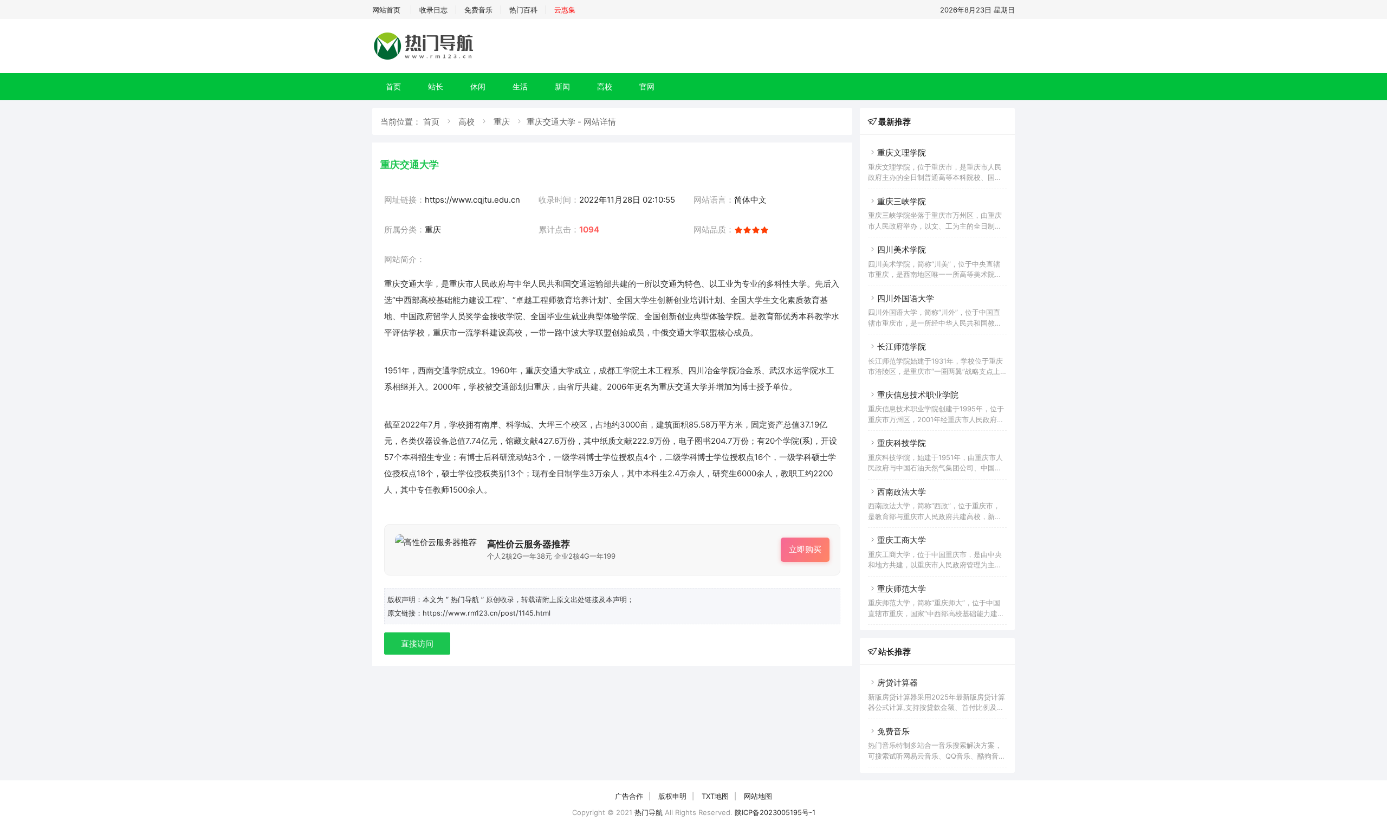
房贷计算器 (897, 682)
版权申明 (672, 796)
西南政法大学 (901, 492)
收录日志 (433, 9)
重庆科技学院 (901, 443)
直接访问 (417, 643)
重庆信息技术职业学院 (917, 395)
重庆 (502, 122)
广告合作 (629, 796)
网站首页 (386, 9)
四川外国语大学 (905, 298)
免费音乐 (478, 9)
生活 (520, 86)
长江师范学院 (901, 346)
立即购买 (805, 549)
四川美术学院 (901, 249)
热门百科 (523, 9)
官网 (646, 86)
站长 (435, 86)
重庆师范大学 (901, 589)
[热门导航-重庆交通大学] (425, 59)
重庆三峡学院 (901, 201)
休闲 (477, 86)
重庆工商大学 (901, 540)
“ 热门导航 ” (466, 599)
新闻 (562, 86)
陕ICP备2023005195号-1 (775, 812)
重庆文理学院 (901, 152)
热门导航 (648, 812)
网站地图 (758, 796)
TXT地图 (715, 796)
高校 (604, 86)
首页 (393, 86)
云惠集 (564, 9)
